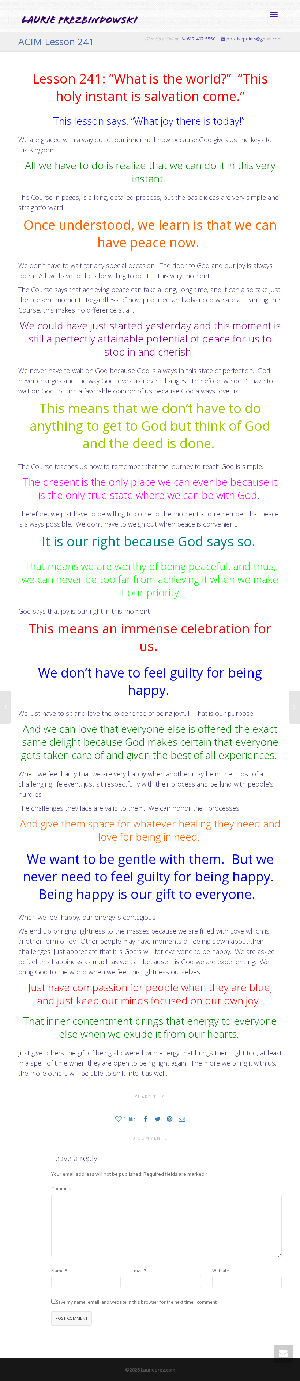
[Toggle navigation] (274, 14)
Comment (61, 1189)
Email (137, 1271)
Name (57, 1271)
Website (220, 1271)
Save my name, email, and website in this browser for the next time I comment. (137, 1302)
